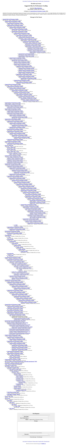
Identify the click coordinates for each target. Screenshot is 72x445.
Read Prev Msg (41, 1)
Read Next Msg (46, 1)
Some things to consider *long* (11, 365)
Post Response (30, 1)
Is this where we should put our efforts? (17, 261)
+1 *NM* (9, 237)
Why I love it (7, 398)
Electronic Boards (15, 371)
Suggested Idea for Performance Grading (37, 11)
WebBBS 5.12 (43, 443)
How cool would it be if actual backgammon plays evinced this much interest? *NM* (21, 361)
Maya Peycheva (38, 8)
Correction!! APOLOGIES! (14, 355)
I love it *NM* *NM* (9, 396)
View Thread (25, 1)
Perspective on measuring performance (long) (13, 363)
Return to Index (35, 1)
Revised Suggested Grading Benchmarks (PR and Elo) (15, 320)
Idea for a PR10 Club (9, 145)
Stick (39, 443)
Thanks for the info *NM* (21, 390)
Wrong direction (8, 235)
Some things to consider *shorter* (13, 394)
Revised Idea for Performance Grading (12, 231)
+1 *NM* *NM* (10, 255)
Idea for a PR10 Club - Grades (13, 151)
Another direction (17, 245)
